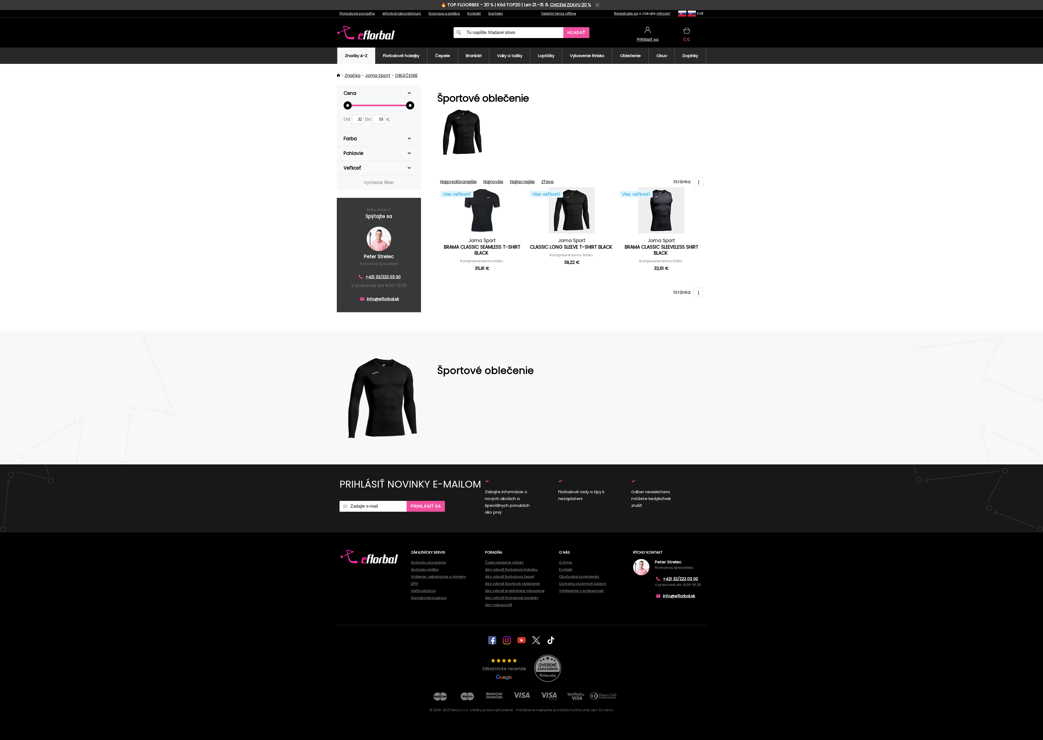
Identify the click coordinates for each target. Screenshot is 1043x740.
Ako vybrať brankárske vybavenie (515, 590)
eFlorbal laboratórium (401, 13)
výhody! (663, 13)
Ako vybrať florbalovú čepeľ (510, 576)
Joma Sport (377, 75)
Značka (352, 75)
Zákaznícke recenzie (504, 669)
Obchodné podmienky (579, 576)
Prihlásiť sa (426, 506)
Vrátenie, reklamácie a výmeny (438, 576)
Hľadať (576, 32)
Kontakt (474, 13)
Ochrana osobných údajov (582, 583)
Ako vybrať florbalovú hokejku (511, 569)
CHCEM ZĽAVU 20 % (570, 5)
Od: (348, 119)
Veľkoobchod (423, 590)
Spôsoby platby (425, 569)
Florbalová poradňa (357, 13)
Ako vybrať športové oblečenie (512, 583)
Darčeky (495, 13)
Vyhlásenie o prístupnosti (581, 590)
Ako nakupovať (498, 604)
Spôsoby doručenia (428, 562)
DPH (414, 583)
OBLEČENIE (406, 75)
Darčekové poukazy (429, 597)
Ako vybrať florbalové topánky (511, 597)
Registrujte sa (626, 13)
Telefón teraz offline (558, 13)
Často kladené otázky (504, 562)
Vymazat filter (379, 182)
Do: (369, 119)
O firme (565, 562)
